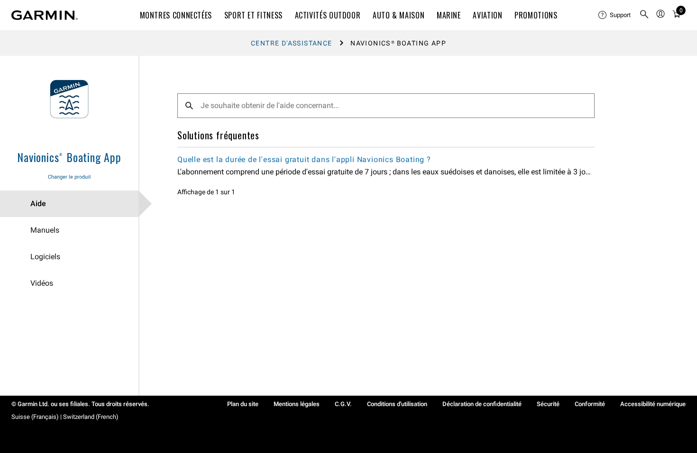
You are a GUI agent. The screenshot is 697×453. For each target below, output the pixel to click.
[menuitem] (615, 15)
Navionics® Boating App (69, 156)
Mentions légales (297, 404)
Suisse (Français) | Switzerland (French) (65, 416)
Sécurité (548, 404)
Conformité (590, 404)
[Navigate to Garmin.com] (44, 15)
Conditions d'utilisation (397, 404)
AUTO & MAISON (398, 15)
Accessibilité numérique (653, 404)
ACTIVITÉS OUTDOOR (328, 15)
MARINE (449, 15)
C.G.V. (343, 404)
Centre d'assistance (291, 43)
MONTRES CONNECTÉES (176, 15)
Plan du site (242, 404)
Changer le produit (69, 177)
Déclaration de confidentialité (482, 404)
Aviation (487, 15)
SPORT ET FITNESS (253, 15)
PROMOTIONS (535, 15)
